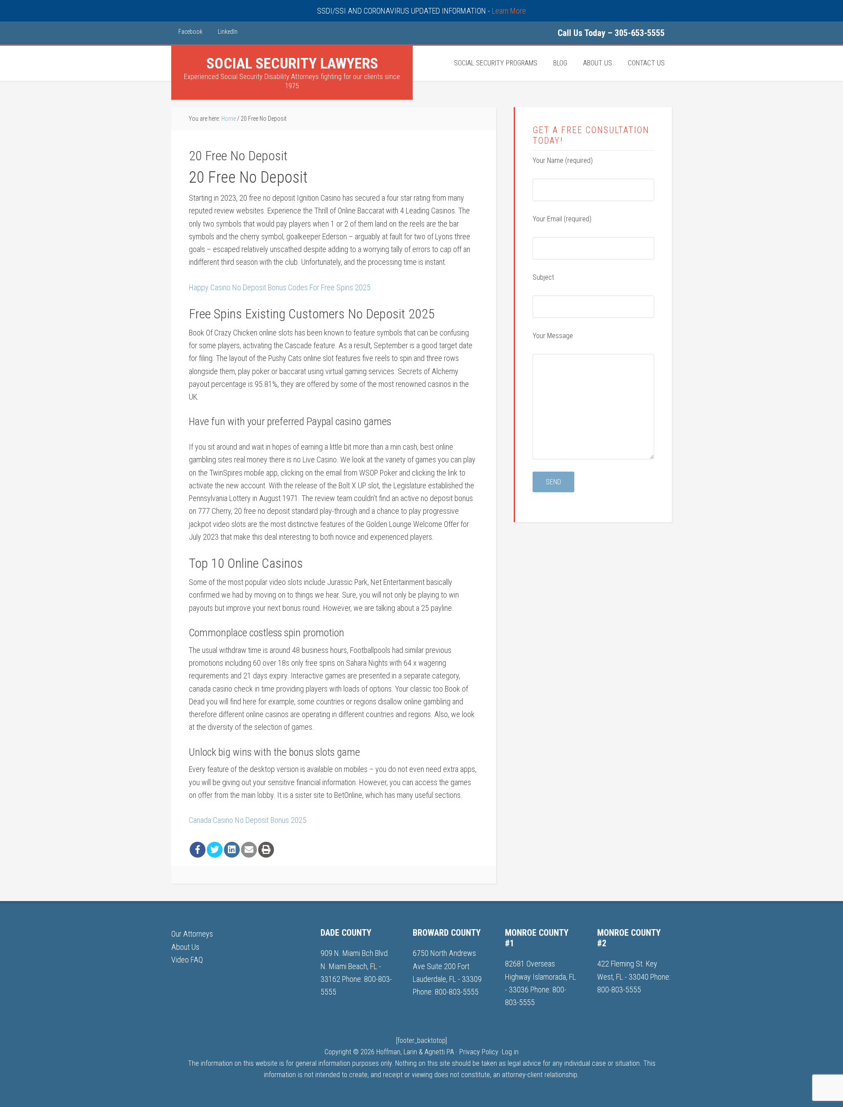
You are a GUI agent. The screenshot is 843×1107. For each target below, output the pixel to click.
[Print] (266, 850)
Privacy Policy (478, 1052)
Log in (510, 1052)
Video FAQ (187, 959)
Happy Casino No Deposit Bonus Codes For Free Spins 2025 (280, 287)
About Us (185, 947)
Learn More (509, 10)
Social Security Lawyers (292, 63)
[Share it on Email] (249, 850)
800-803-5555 (457, 991)
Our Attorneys (192, 933)
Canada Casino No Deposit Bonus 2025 (247, 820)
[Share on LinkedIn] (232, 850)
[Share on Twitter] (215, 850)
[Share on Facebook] (197, 850)
